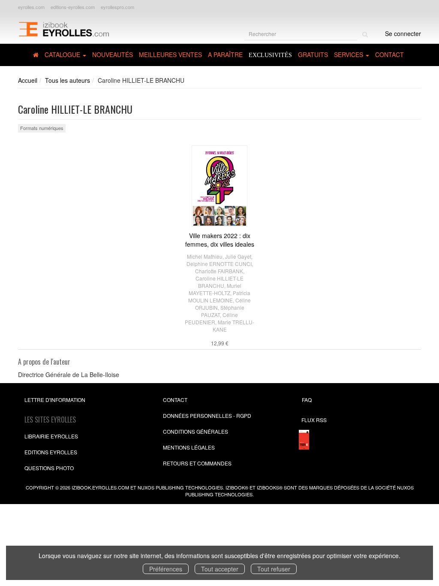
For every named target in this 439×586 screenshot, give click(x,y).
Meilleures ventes (170, 54)
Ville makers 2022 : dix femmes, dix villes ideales (219, 239)
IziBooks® (270, 487)
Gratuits (313, 54)
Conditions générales (195, 431)
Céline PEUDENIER (211, 318)
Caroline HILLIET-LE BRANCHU (219, 282)
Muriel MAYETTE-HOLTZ (215, 289)
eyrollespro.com (117, 6)
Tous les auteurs (67, 80)
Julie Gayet (238, 256)
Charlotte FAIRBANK (219, 271)
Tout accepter (219, 569)
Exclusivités (270, 55)
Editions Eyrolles (50, 452)
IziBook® (237, 487)
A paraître (225, 54)
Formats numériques (41, 127)
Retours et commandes (197, 463)
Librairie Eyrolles (51, 436)
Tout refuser (273, 569)
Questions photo (49, 467)
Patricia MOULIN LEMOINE (219, 296)
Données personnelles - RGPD (207, 415)
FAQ (307, 399)
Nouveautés (112, 54)
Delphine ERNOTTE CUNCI (219, 263)
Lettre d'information (54, 399)
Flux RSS (314, 419)
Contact (389, 54)
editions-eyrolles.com (73, 6)
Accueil (27, 80)
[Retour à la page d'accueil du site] (63, 28)
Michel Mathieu (205, 256)
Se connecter (403, 33)
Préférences (165, 569)
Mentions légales (189, 447)
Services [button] (349, 54)
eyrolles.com (31, 6)
